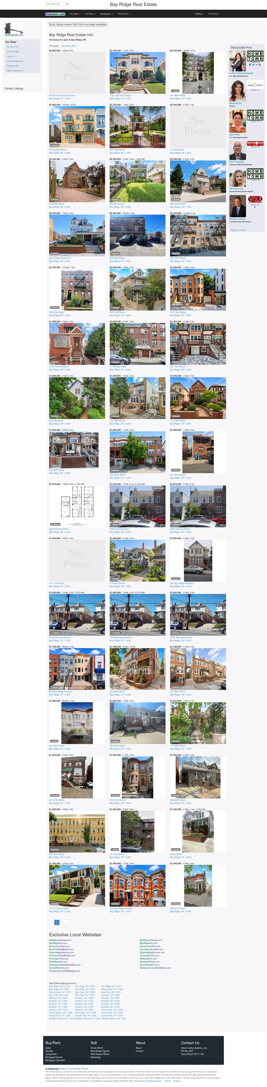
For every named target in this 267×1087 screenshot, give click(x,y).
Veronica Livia (236, 188)
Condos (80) (12, 51)
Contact (139, 1050)
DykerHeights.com (61, 952)
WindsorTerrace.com (155, 967)
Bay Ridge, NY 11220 (59, 989)
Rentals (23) (12, 65)
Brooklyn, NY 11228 (84, 997)
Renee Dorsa (235, 103)
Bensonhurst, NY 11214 (60, 992)
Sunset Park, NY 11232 (86, 1015)
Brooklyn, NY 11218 (58, 997)
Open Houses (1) (15, 70)
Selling (198, 13)
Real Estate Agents (100, 1050)
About (139, 1047)
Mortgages (106, 13)
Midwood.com (148, 958)
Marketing (95, 1057)
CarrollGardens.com (151, 949)
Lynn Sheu (234, 134)
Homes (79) (12, 46)
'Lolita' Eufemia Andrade (241, 73)
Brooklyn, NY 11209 (58, 1000)
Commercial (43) (14, 60)
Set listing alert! (68, 45)
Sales (48, 1047)
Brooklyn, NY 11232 (58, 1006)
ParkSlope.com (58, 961)
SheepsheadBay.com (65, 964)
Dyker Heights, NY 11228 (60, 1012)
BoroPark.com (61, 949)
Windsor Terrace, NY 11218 (61, 1018)
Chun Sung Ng (236, 162)
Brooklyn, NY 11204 (110, 997)
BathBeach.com (60, 940)
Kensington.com (149, 955)
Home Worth (97, 1047)
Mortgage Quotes (54, 1057)
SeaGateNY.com (150, 961)
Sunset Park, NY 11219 (112, 1012)
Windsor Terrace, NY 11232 (87, 1018)
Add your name (238, 230)
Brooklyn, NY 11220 (110, 995)
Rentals (49, 1050)
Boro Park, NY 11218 (84, 992)
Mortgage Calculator (55, 1060)
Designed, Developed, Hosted (73, 1068)
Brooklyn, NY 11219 (58, 1003)
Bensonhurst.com (59, 946)
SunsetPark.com (150, 964)
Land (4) (10, 56)
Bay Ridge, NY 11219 (111, 986)
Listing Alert (51, 1054)
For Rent (89, 13)
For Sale (74, 13)
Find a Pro (123, 13)
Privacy (176, 1080)
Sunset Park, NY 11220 (59, 1015)
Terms (168, 1080)
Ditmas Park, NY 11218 (112, 1009)
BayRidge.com (58, 943)
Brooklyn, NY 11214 (84, 1000)
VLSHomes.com (154, 1080)
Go (67, 3)
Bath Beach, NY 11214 (59, 986)
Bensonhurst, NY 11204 (112, 989)
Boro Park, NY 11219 (111, 992)
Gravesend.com (62, 955)
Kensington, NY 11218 (85, 1012)
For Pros (213, 13)
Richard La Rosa (237, 219)
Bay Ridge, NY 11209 (85, 986)
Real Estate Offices (100, 1054)
